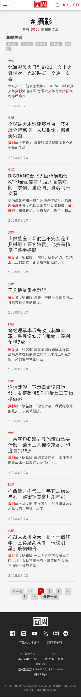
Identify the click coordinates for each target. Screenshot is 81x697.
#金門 (12, 44)
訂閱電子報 (54, 642)
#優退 (41, 44)
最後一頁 (50, 596)
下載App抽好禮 (29, 642)
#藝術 (56, 44)
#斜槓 (27, 44)
